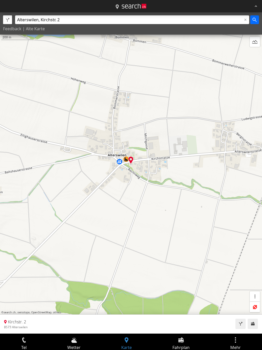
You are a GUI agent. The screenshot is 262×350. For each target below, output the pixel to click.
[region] (131, 173)
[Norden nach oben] (255, 54)
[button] (130, 160)
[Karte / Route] (117, 6)
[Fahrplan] (253, 324)
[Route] (240, 324)
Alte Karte (35, 29)
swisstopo (23, 312)
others (57, 312)
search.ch (10, 312)
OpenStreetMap (41, 312)
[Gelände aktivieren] (255, 42)
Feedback (12, 29)
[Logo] (134, 6)
